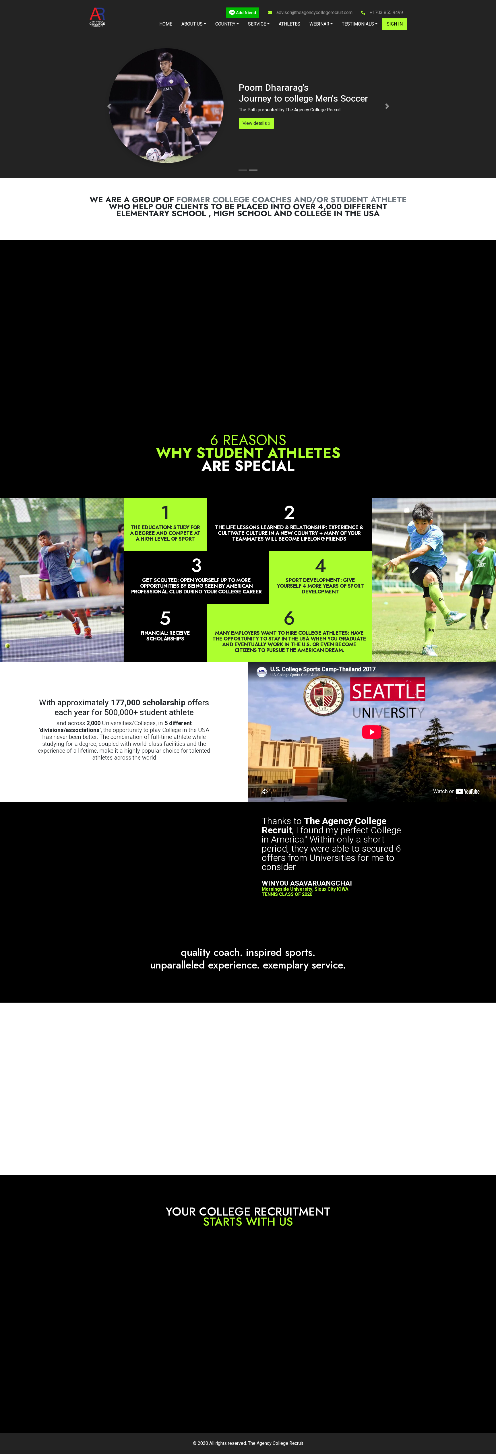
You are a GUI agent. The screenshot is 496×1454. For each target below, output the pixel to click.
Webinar (319, 24)
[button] (108, 106)
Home (165, 24)
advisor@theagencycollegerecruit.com (314, 12)
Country (225, 24)
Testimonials (358, 24)
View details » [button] (256, 123)
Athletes (289, 24)
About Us (192, 24)
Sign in (395, 24)
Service (257, 24)
